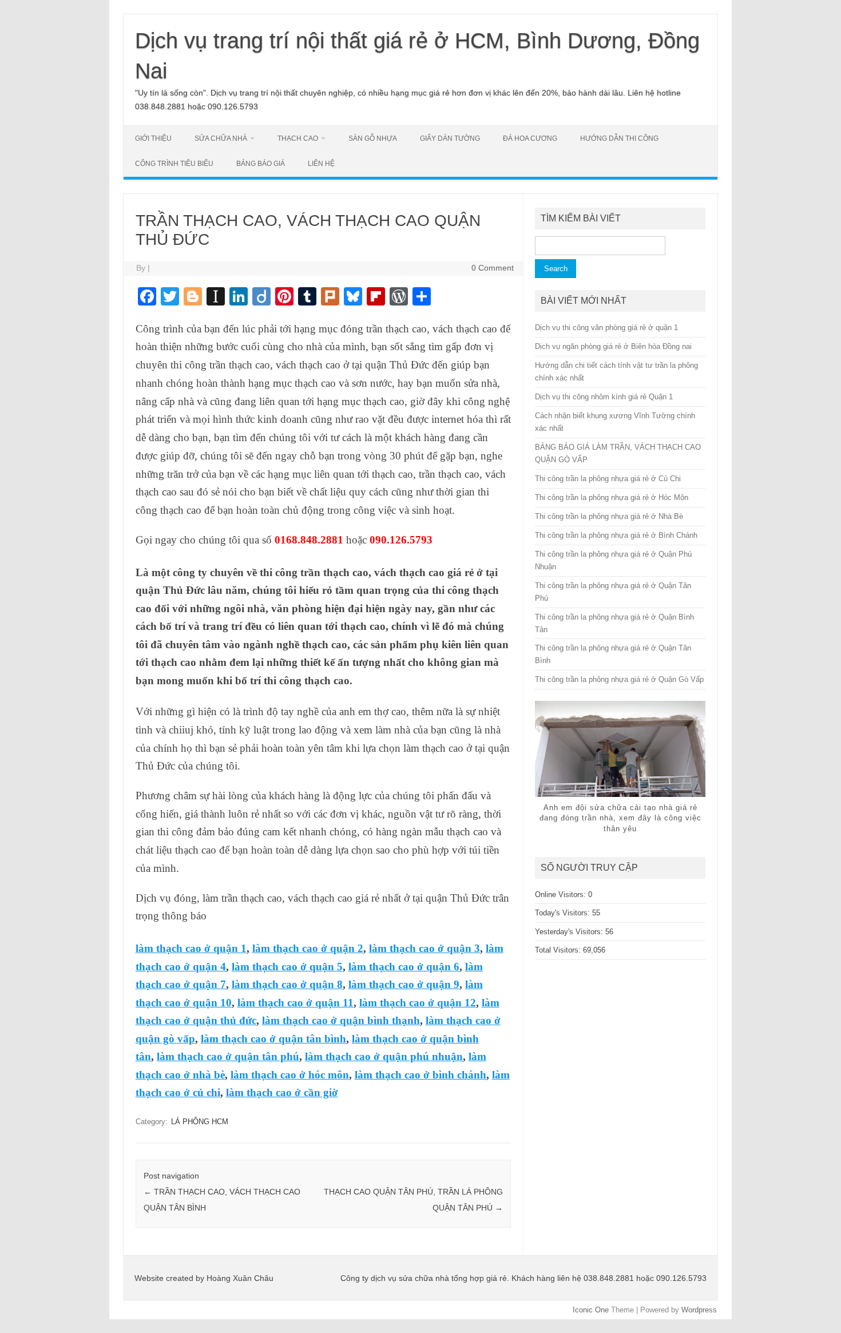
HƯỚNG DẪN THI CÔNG (619, 138)
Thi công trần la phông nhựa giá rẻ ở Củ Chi (608, 478)
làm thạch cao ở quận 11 (295, 1003)
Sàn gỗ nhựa (372, 138)
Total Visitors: (559, 950)
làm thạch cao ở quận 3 (424, 948)
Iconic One (591, 1310)
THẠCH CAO (297, 138)
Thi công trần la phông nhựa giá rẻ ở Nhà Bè (609, 516)
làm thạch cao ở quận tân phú (228, 1056)
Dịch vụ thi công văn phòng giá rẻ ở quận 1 (606, 327)
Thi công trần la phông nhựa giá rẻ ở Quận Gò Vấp (619, 679)
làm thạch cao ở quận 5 (287, 967)
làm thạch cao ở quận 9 (403, 984)
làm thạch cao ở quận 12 (417, 1003)
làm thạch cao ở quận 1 (191, 948)
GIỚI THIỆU (153, 138)
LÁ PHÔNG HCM (199, 1121)
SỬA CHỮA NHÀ (221, 138)
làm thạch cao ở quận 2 (307, 948)
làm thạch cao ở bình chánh (420, 1075)
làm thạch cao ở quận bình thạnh (341, 1020)
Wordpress (699, 1310)
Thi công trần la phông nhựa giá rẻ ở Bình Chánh (616, 535)
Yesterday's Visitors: (570, 931)
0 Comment (492, 267)
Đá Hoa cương (530, 138)
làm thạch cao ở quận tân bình (273, 1039)
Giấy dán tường (450, 138)
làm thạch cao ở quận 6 (403, 967)
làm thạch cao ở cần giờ (282, 1092)
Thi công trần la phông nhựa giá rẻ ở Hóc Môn (611, 497)
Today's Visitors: (563, 912)
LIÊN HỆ (321, 164)
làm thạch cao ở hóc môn (290, 1075)
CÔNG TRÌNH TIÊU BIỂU (174, 164)
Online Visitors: (561, 894)
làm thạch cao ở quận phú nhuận (384, 1056)
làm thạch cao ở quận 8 (287, 984)
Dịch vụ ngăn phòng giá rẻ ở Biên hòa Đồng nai (613, 346)
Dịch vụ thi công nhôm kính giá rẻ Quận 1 (604, 396)
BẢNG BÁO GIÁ (260, 164)
